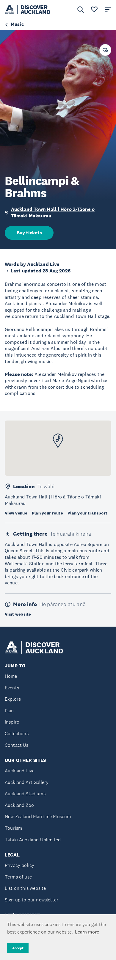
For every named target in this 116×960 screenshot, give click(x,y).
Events (12, 688)
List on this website (25, 888)
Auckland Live (20, 771)
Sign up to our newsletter (31, 900)
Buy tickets (29, 233)
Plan (9, 711)
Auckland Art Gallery (26, 782)
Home (11, 676)
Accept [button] (17, 948)
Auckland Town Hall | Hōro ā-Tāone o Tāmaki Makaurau (53, 212)
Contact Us (17, 745)
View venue (16, 513)
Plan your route (47, 513)
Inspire (12, 722)
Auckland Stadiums (25, 793)
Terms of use (18, 877)
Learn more (87, 932)
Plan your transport (87, 513)
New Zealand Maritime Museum (38, 816)
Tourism (13, 828)
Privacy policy (19, 865)
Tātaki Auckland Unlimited (33, 840)
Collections (17, 733)
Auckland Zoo (19, 805)
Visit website (18, 614)
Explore (13, 699)
